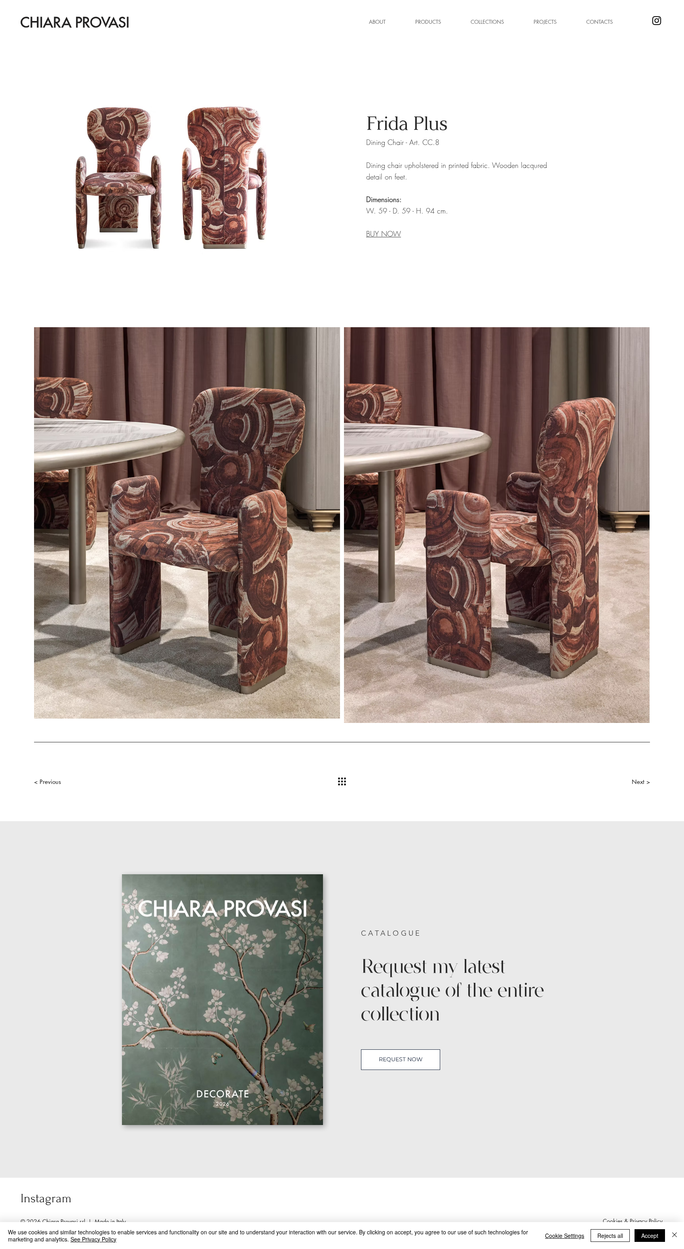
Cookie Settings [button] (564, 1235)
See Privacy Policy (93, 1239)
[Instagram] (657, 21)
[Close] (674, 1235)
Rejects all (610, 1235)
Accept (649, 1235)
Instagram (46, 1198)
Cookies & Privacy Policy (633, 1221)
